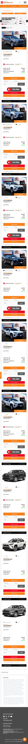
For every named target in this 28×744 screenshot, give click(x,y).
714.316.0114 (22, 101)
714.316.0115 (7, 720)
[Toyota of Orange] (8, 2)
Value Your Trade (14, 95)
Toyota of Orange (7, 101)
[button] (25, 40)
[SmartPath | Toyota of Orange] (14, 21)
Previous (1, 21)
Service (14, 6)
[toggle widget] (25, 739)
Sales (5, 6)
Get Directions (24, 6)
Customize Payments (14, 92)
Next (27, 21)
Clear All (3, 27)
